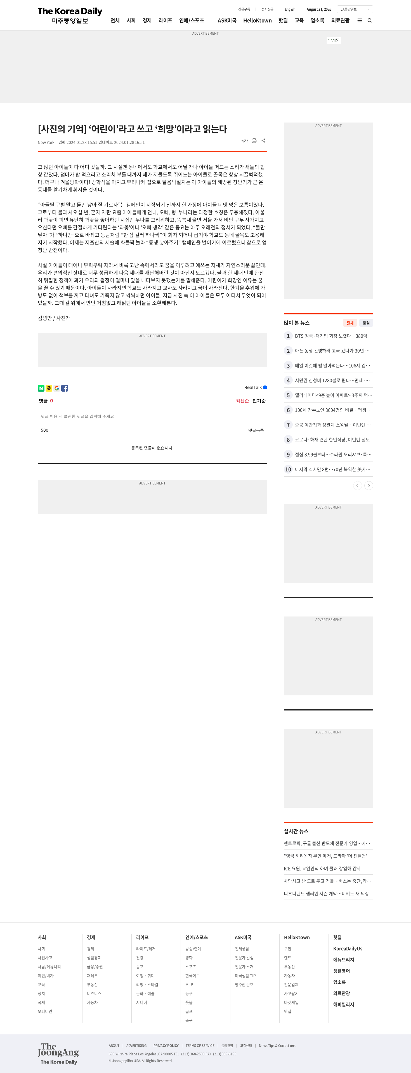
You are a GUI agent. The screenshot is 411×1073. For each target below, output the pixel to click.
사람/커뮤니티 (49, 966)
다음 (368, 485)
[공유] (263, 140)
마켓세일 (291, 1002)
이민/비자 (46, 975)
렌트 (287, 957)
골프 (189, 1011)
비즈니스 (94, 993)
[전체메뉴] (359, 20)
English (290, 9)
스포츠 (190, 966)
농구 (189, 993)
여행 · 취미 (145, 975)
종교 (139, 966)
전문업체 (291, 984)
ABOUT (114, 1045)
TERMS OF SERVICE (200, 1045)
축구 (189, 1020)
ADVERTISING (136, 1045)
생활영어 (341, 970)
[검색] (370, 20)
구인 (287, 948)
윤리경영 (227, 1045)
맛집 (287, 1011)
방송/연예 (193, 948)
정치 (41, 993)
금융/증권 (95, 966)
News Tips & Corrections (277, 1045)
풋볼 (189, 1002)
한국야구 (192, 975)
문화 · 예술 (145, 993)
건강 (139, 957)
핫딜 (283, 20)
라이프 (166, 20)
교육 (299, 20)
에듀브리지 (343, 959)
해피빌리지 (343, 1004)
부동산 (92, 984)
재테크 (92, 975)
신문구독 (244, 9)
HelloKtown (257, 20)
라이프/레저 (146, 948)
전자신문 (267, 9)
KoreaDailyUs (347, 948)
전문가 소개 (244, 966)
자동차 (92, 1002)
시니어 (141, 1002)
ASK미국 (227, 20)
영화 (189, 957)
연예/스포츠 (191, 20)
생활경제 (94, 957)
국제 (41, 1002)
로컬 (366, 323)
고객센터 (246, 1045)
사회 (131, 20)
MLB (189, 984)
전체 (115, 20)
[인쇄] (254, 140)
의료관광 (340, 20)
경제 (147, 20)
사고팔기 (291, 993)
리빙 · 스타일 (147, 984)
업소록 (318, 20)
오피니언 (45, 1011)
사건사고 (45, 957)
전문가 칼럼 (244, 957)
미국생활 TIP (245, 975)
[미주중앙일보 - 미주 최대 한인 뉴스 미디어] (70, 16)
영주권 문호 (244, 984)
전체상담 (242, 948)
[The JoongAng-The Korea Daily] (58, 1054)
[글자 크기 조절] (244, 140)
